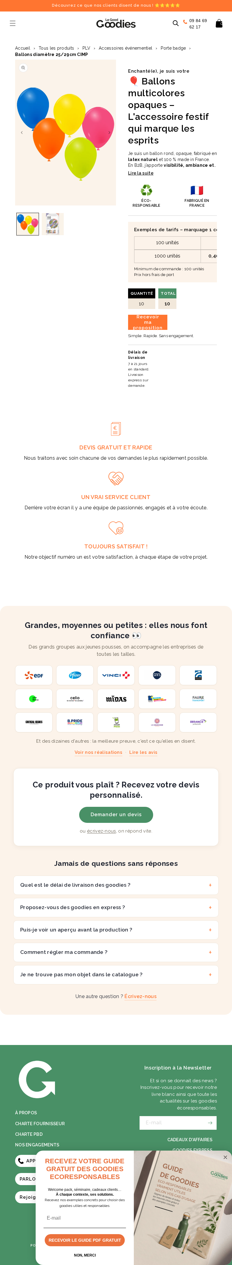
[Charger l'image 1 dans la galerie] (28, 224)
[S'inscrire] (210, 1123)
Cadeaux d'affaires (189, 1139)
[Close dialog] (225, 1157)
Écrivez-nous (140, 996)
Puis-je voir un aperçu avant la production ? (76, 930)
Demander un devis (116, 814)
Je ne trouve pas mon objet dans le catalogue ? (81, 974)
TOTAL (168, 299)
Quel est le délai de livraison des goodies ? (75, 885)
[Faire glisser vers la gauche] (21, 132)
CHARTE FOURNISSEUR (40, 1123)
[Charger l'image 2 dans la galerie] (53, 224)
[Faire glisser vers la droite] (109, 132)
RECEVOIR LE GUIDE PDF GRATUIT (85, 1240)
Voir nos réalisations (98, 752)
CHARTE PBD (29, 1134)
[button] (12, 23)
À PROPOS (26, 1112)
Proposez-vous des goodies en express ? (72, 907)
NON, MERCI (85, 1255)
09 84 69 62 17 (198, 23)
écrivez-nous (101, 831)
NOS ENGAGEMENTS (37, 1144)
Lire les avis (143, 752)
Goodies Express (192, 1150)
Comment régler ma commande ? (64, 952)
